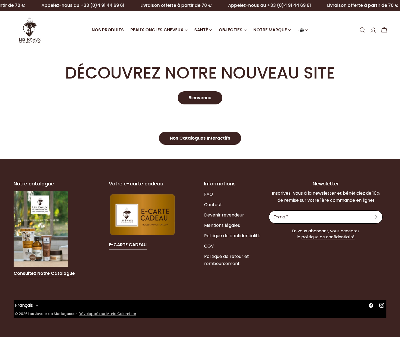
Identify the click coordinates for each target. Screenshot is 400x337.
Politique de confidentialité (232, 236)
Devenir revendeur (224, 215)
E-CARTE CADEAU (128, 245)
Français (24, 305)
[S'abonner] (376, 217)
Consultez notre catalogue (44, 273)
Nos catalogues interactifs (200, 138)
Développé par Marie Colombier (107, 313)
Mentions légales (222, 225)
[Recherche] (362, 30)
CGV (209, 246)
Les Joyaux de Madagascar (52, 313)
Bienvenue (200, 98)
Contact (213, 204)
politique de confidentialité (328, 237)
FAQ (208, 194)
